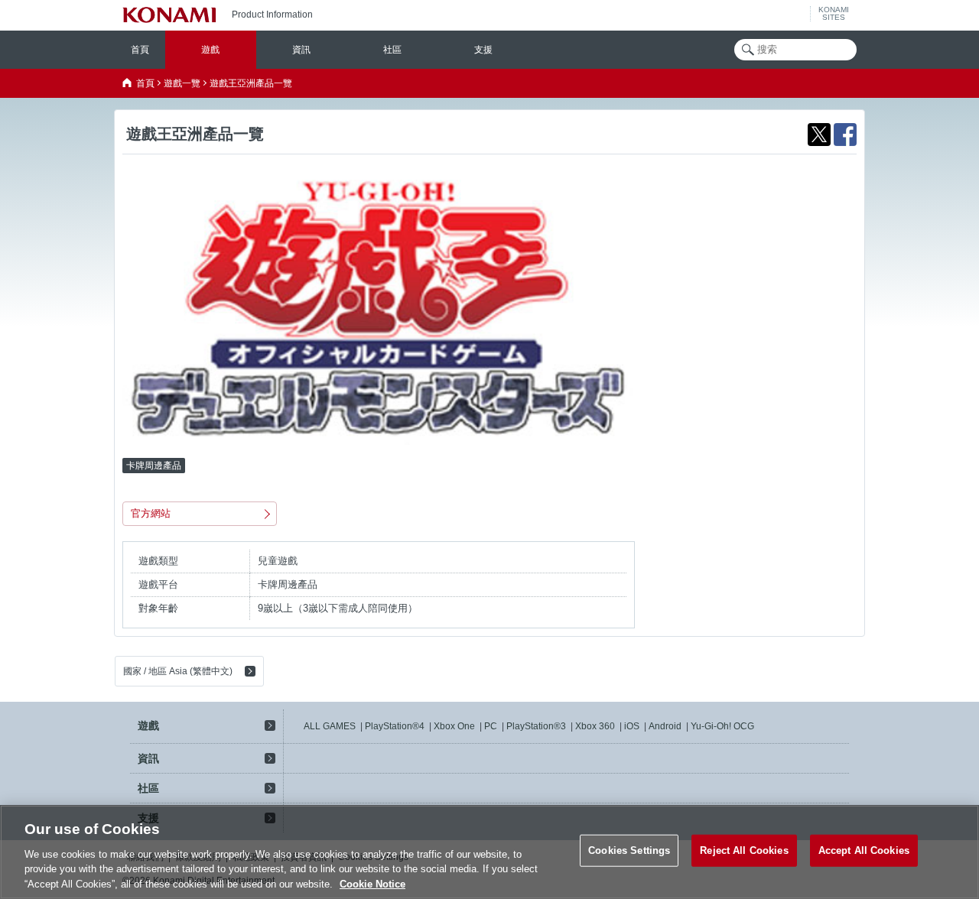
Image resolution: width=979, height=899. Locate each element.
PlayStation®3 (536, 726)
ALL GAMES (330, 726)
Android (665, 726)
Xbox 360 (595, 726)
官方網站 (151, 513)
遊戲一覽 (182, 83)
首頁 (140, 49)
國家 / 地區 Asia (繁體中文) (178, 671)
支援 (483, 49)
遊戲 (210, 49)
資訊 (301, 49)
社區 (392, 49)
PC (490, 726)
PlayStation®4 (394, 726)
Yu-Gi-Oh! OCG (722, 726)
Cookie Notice (372, 883)
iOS (631, 726)
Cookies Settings (629, 850)
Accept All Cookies (863, 850)
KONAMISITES (833, 13)
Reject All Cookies (744, 850)
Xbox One (454, 726)
